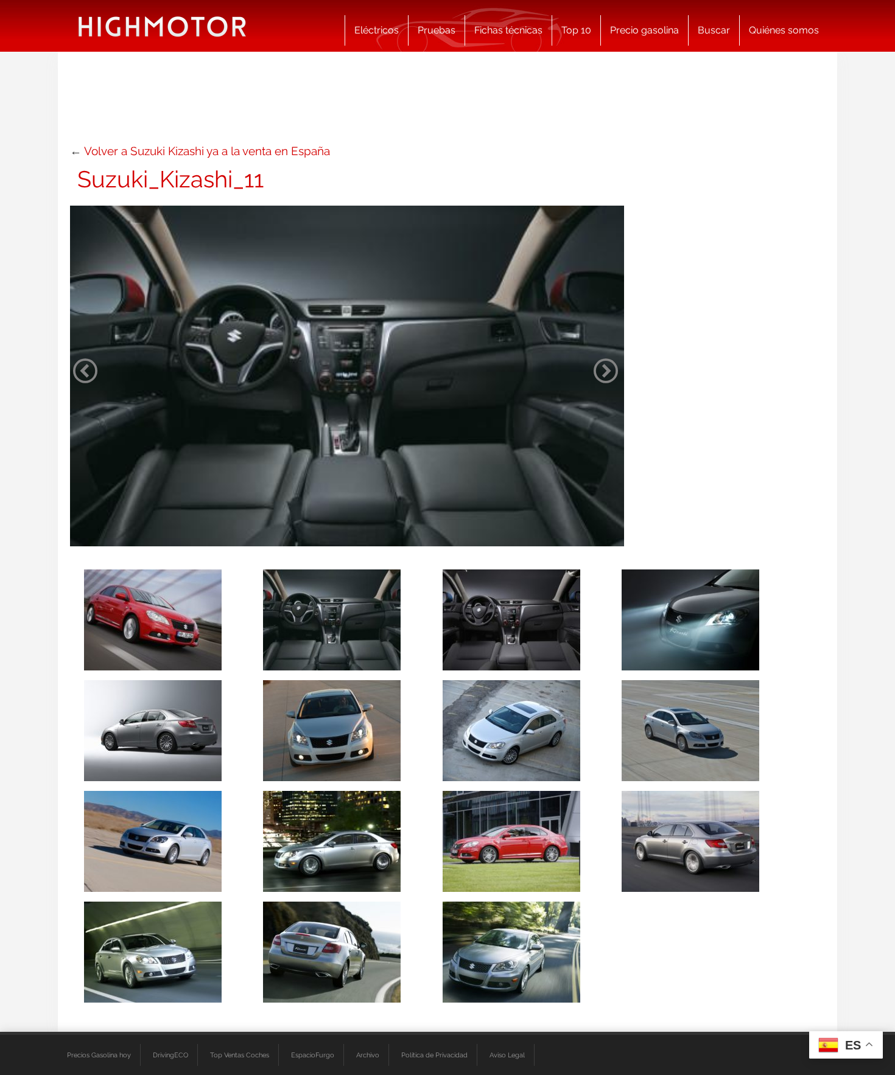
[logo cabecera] (162, 26)
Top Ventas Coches (239, 1055)
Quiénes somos (784, 30)
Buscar (714, 30)
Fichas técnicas (508, 30)
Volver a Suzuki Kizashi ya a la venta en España (207, 151)
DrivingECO (170, 1055)
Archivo (367, 1055)
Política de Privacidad (434, 1055)
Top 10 (576, 30)
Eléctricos (376, 30)
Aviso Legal (507, 1055)
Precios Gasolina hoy (99, 1055)
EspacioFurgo (312, 1055)
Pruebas (436, 30)
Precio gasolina (644, 30)
